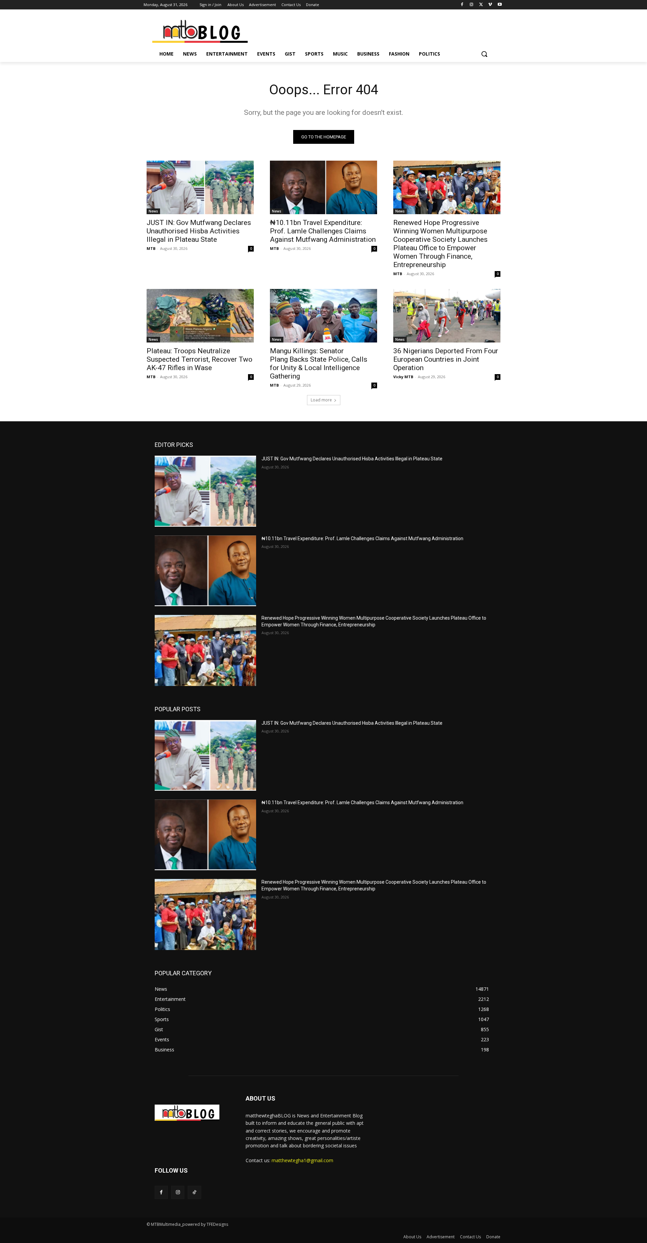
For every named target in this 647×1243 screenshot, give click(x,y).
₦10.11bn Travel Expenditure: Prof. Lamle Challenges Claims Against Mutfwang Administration (323, 231)
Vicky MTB (403, 376)
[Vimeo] (490, 5)
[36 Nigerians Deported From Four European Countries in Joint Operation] (446, 315)
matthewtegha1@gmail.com (302, 1160)
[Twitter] (481, 5)
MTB (151, 248)
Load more (321, 400)
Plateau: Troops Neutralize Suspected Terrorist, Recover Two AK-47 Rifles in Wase (199, 359)
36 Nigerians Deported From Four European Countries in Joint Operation (445, 359)
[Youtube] (499, 5)
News (153, 211)
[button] (484, 54)
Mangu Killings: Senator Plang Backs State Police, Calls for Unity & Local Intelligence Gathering (318, 363)
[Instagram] (471, 5)
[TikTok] (194, 1192)
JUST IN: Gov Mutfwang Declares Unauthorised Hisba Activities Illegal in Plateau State (199, 231)
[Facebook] (462, 5)
